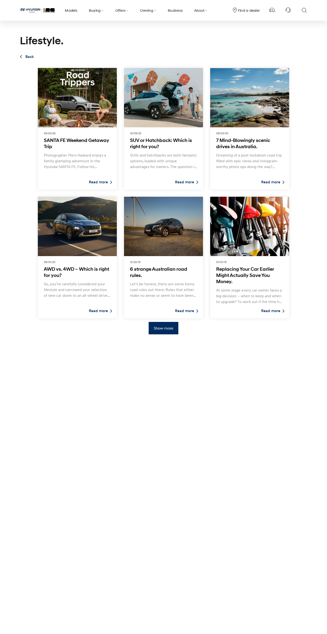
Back (29, 56)
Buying (95, 10)
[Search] (304, 10)
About (199, 10)
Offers (120, 10)
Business (175, 10)
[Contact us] (288, 10)
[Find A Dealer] (272, 10)
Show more (163, 328)
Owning (146, 10)
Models (71, 10)
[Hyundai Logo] (37, 10)
